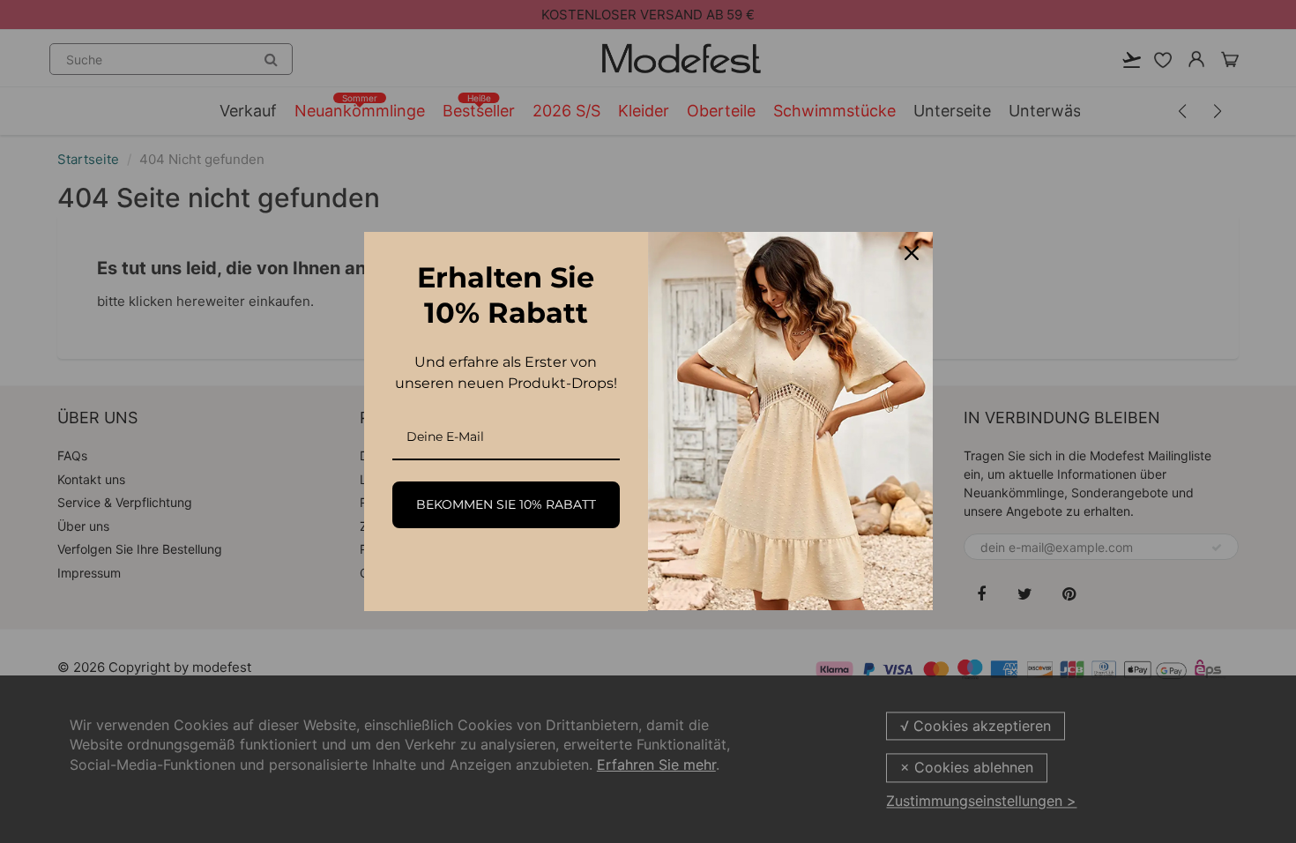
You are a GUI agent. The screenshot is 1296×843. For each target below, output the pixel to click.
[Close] (911, 253)
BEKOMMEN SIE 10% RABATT (506, 504)
